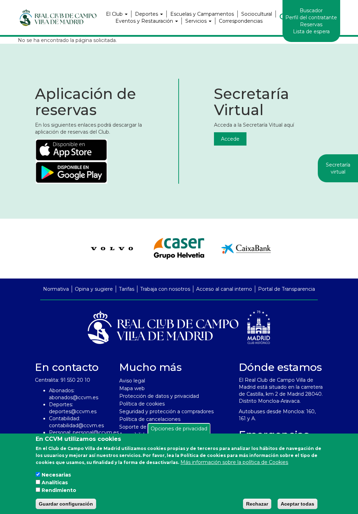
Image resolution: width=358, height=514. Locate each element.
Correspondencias (241, 21)
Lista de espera (311, 31)
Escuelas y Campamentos (202, 14)
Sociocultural (256, 14)
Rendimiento (59, 490)
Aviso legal (132, 381)
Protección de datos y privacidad (159, 396)
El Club (115, 14)
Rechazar (257, 504)
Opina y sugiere (94, 289)
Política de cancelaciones (149, 419)
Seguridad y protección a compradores (166, 411)
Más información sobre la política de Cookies (234, 462)
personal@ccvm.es (96, 432)
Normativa (56, 289)
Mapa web (132, 388)
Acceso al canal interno (224, 289)
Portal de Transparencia (286, 289)
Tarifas (126, 289)
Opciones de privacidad (179, 428)
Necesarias (56, 475)
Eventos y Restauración (144, 21)
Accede (230, 139)
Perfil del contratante (311, 17)
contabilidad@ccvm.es (76, 425)
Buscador (311, 10)
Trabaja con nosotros (165, 289)
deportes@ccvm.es (72, 411)
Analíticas (55, 482)
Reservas (311, 24)
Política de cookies (142, 404)
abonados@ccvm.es (73, 397)
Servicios (196, 21)
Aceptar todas (297, 504)
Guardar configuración (66, 504)
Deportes (147, 14)
